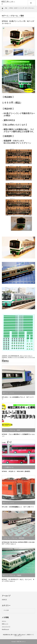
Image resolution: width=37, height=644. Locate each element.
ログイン (4, 621)
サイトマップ (18, 635)
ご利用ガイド (29, 634)
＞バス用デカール (8, 467)
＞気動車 (18, 575)
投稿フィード (5, 623)
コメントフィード (6, 626)
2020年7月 (4, 599)
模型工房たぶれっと (21, 641)
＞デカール (13, 16)
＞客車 (18, 430)
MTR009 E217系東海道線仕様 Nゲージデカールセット (17, 355)
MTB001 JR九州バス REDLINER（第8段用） (16, 471)
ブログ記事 (6, 610)
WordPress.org (5, 629)
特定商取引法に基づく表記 (10, 634)
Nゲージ (5, 16)
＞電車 (21, 16)
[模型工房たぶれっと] (8, 3)
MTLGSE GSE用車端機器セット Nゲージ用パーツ (18, 507)
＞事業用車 (21, 538)
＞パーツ (11, 393)
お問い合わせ (21, 634)
